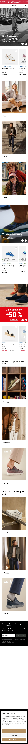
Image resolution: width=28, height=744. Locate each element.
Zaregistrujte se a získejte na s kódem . (14, 2)
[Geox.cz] (14, 5)
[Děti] (14, 181)
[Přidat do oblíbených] (16, 51)
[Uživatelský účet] (20, 6)
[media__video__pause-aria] (22, 44)
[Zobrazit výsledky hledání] (5, 6)
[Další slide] (24, 59)
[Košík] (25, 6)
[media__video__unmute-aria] (26, 44)
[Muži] (14, 141)
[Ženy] (14, 100)
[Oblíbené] (22, 6)
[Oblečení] (14, 426)
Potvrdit (21, 635)
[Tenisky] (14, 386)
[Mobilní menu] (2, 6)
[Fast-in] (14, 467)
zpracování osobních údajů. (8, 642)
